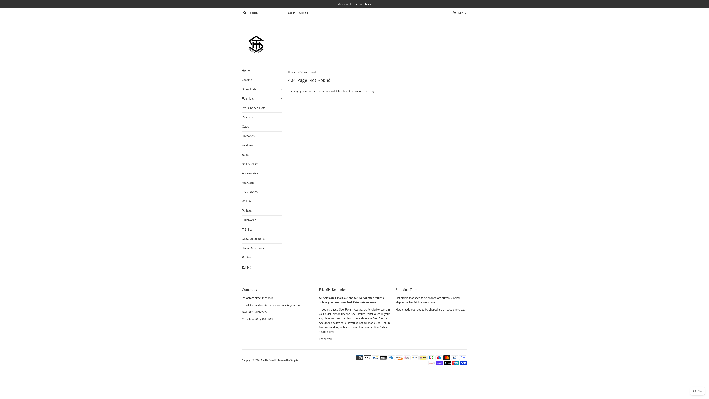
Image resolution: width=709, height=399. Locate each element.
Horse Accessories (254, 248)
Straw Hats (262, 89)
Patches (247, 117)
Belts (262, 154)
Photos (246, 257)
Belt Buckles (250, 164)
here (345, 91)
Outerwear (249, 220)
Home (246, 70)
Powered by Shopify (288, 360)
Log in (291, 12)
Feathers (248, 145)
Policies (262, 210)
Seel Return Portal (362, 314)
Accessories (250, 173)
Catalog (247, 79)
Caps (245, 126)
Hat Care (248, 182)
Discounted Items (253, 238)
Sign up (303, 12)
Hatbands (248, 136)
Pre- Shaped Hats (253, 108)
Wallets (246, 201)
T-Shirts (247, 229)
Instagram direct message (257, 297)
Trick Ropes (250, 192)
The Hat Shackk (269, 360)
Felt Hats (262, 98)
